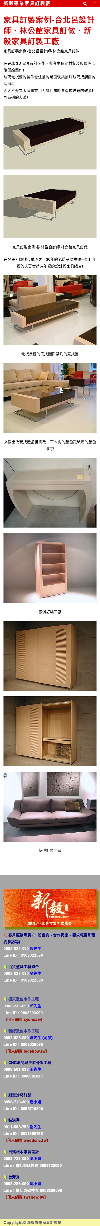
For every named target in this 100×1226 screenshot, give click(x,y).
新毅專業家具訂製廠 (27, 3)
